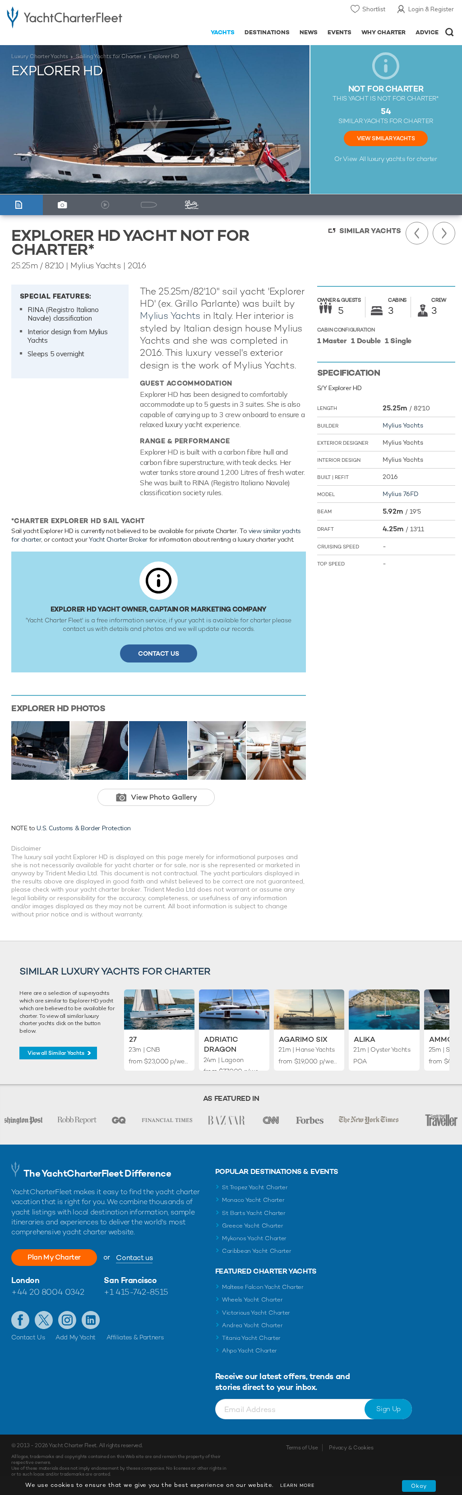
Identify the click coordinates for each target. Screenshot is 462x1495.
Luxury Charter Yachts (39, 56)
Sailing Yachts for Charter (108, 56)
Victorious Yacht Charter (256, 1312)
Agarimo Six (303, 1039)
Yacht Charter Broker (118, 539)
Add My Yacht (75, 1337)
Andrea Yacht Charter (252, 1325)
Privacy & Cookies (351, 1447)
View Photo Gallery (164, 797)
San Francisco (130, 1280)
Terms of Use (302, 1447)
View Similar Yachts (386, 138)
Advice (427, 32)
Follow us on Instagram (67, 1320)
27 (133, 1039)
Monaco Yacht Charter (253, 1200)
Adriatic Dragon (221, 1044)
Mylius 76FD (401, 494)
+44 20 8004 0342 (47, 1292)
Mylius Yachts (170, 315)
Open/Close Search (449, 32)
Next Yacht (444, 233)
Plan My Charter (54, 1257)
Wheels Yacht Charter (252, 1299)
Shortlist (373, 9)
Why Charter (383, 32)
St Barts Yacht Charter (254, 1213)
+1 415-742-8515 (136, 1292)
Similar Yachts (370, 230)
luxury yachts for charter (402, 159)
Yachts (223, 32)
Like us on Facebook (20, 1320)
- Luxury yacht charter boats (64, 16)
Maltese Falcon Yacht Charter (263, 1287)
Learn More (297, 1485)
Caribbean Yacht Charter (256, 1251)
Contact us (134, 1257)
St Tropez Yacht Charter (255, 1187)
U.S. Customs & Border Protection (84, 828)
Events (339, 32)
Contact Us (158, 653)
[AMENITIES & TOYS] (194, 205)
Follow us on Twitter (44, 1320)
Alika (364, 1039)
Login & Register (431, 9)
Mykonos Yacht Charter (254, 1238)
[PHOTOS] (64, 205)
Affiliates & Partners (135, 1337)
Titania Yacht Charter (251, 1338)
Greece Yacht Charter (252, 1225)
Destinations (267, 32)
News (309, 32)
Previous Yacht (417, 233)
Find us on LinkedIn (91, 1320)
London (25, 1280)
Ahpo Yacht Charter (249, 1350)
